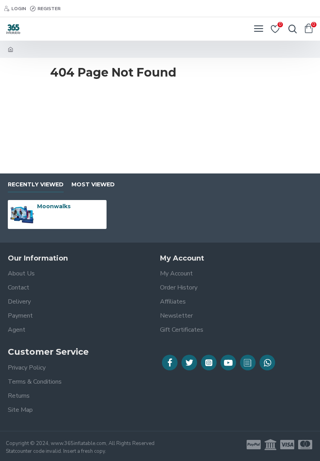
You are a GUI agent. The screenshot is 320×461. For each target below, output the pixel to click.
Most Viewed (93, 184)
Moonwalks (54, 206)
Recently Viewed (36, 184)
